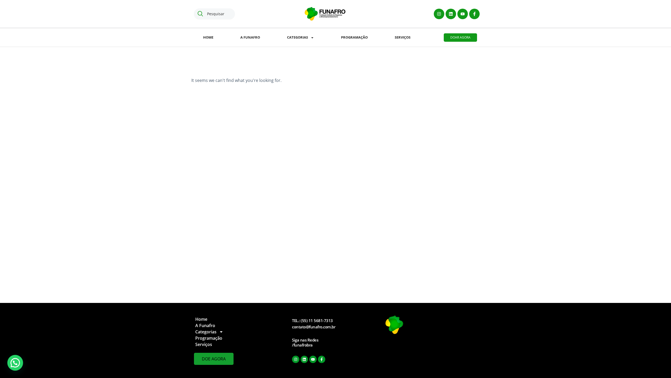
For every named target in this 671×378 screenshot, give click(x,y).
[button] (15, 363)
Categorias (297, 37)
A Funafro (250, 37)
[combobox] (214, 13)
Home (208, 37)
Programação (354, 37)
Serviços (402, 37)
